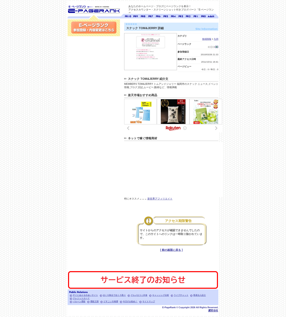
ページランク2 (188, 15)
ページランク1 (196, 15)
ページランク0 (203, 15)
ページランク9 (135, 15)
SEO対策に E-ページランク (94, 8)
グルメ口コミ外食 (139, 295)
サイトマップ (148, 301)
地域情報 (206, 39)
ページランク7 (150, 15)
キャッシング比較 (160, 295)
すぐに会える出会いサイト (85, 295)
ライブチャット (181, 295)
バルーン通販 (79, 301)
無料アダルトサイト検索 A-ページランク (211, 15)
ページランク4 (173, 15)
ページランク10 (128, 15)
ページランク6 (158, 15)
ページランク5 (165, 15)
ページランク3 (180, 15)
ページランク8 (143, 15)
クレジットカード (81, 298)
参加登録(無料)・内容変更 (93, 28)
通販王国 (94, 301)
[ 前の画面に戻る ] (171, 249)
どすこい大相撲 (110, 301)
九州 (216, 39)
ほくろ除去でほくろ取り (114, 295)
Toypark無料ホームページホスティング (213, 310)
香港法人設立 (199, 295)
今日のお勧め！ (130, 301)
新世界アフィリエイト (160, 198)
